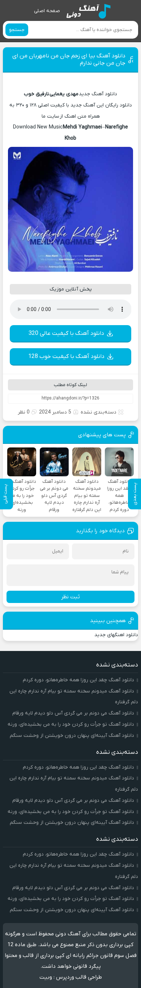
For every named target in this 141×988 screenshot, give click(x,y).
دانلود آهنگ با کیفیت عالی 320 (66, 333)
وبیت (45, 977)
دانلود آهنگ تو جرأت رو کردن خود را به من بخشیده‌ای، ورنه (71, 724)
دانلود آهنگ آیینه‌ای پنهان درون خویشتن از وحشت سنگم (72, 735)
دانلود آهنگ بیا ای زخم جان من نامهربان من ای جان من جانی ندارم (68, 59)
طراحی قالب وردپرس (79, 977)
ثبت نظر (70, 596)
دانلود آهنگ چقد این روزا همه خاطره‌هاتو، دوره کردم (78, 680)
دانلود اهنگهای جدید (116, 634)
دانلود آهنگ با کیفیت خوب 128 (66, 356)
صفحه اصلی (47, 11)
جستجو (17, 30)
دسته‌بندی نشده (98, 412)
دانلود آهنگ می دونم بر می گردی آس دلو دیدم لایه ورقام (73, 713)
